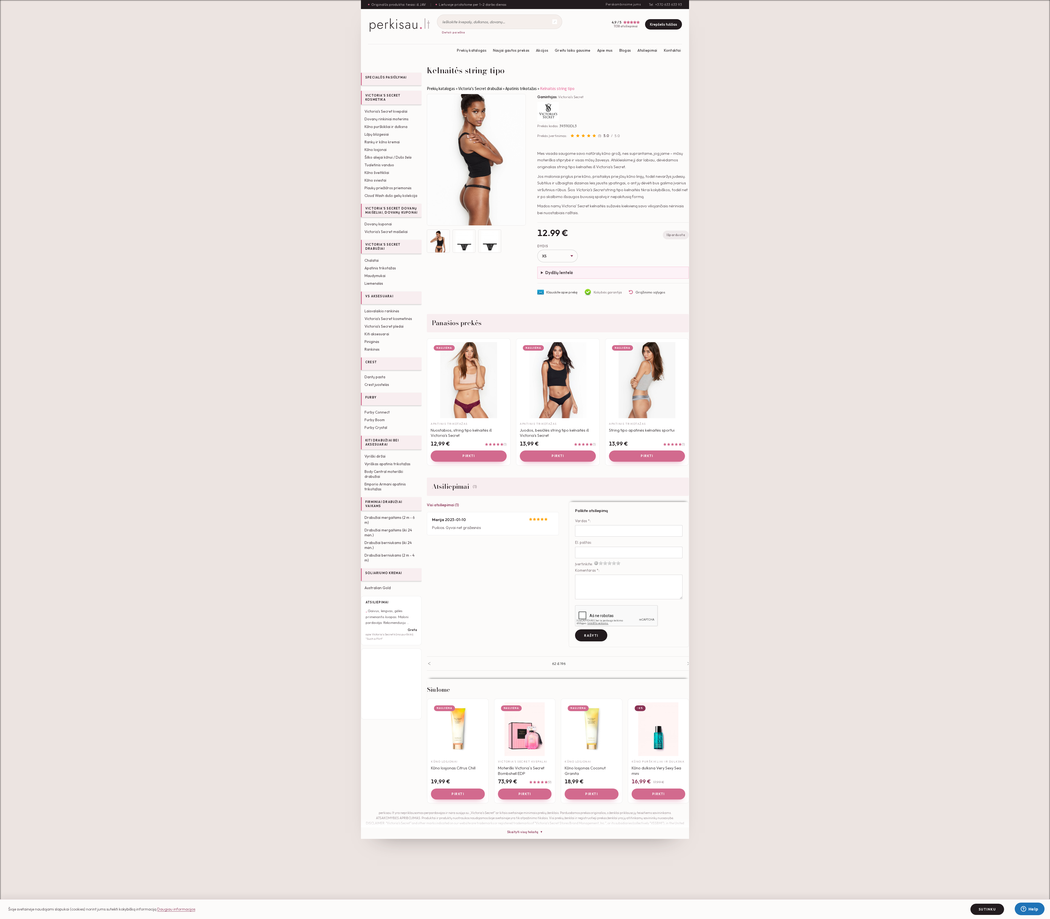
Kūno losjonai (375, 149)
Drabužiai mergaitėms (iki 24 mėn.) (388, 532)
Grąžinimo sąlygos (650, 292)
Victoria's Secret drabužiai (383, 247)
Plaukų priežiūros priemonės (388, 187)
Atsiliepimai (647, 50)
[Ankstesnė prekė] (429, 663)
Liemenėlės (373, 283)
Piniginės (371, 341)
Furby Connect (377, 412)
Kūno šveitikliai (376, 172)
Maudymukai (375, 275)
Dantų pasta (374, 376)
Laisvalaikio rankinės (381, 311)
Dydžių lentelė (559, 272)
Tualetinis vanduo (379, 164)
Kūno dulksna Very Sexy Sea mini (656, 770)
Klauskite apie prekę (562, 292)
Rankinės (372, 349)
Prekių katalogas (471, 50)
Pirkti (468, 456)
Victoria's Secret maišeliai (386, 231)
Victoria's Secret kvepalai (385, 111)
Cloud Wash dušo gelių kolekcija (390, 195)
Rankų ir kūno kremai (382, 141)
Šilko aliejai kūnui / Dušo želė (388, 157)
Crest (371, 362)
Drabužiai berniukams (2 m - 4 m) (389, 558)
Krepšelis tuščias (663, 24)
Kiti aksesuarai (376, 333)
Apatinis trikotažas (380, 268)
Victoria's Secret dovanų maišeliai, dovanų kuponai (391, 210)
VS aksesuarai (379, 296)
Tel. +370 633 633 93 (665, 4)
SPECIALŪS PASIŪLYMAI (386, 77)
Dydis (542, 246)
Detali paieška (453, 32)
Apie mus (605, 50)
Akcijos (542, 50)
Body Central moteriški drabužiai (383, 474)
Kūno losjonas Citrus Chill (453, 767)
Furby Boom (374, 419)
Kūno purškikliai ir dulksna (385, 126)
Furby (371, 397)
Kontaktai (672, 50)
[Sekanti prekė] (688, 663)
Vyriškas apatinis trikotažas (387, 463)
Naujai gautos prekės (511, 50)
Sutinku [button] (987, 909)
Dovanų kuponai (378, 224)
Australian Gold (377, 587)
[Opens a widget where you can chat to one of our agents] (1029, 909)
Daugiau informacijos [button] (176, 909)
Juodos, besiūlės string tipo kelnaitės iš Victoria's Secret (554, 432)
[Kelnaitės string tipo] (476, 159)
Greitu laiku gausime (572, 50)
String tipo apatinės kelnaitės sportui (642, 430)
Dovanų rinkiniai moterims (386, 119)
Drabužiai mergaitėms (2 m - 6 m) (389, 520)
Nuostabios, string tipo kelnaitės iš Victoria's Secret (461, 432)
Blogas (625, 50)
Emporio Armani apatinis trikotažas (385, 487)
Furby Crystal (375, 427)
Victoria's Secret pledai (384, 326)
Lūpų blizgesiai (376, 134)
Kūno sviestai (375, 180)
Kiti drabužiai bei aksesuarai (382, 442)
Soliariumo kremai (383, 573)
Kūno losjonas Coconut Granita (585, 770)
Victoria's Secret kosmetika (383, 97)
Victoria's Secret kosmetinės (388, 318)
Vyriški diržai (375, 456)
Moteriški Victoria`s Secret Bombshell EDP (521, 770)
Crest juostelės (376, 384)
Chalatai (371, 260)
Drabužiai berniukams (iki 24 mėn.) (388, 545)
